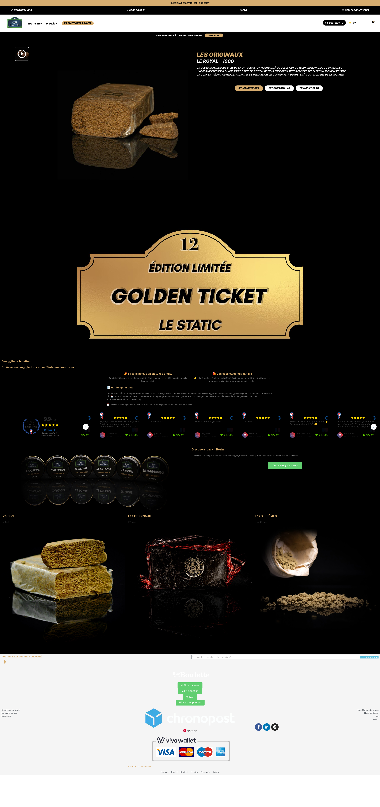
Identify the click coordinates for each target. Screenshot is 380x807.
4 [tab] (191, 644)
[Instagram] (275, 727)
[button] (21, 10)
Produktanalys (279, 88)
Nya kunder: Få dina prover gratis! (179, 35)
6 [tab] (197, 644)
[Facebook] (258, 727)
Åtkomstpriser (248, 88)
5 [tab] (194, 644)
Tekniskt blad (309, 88)
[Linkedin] (266, 727)
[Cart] (372, 22)
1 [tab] (61, 644)
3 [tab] (188, 644)
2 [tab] (64, 644)
